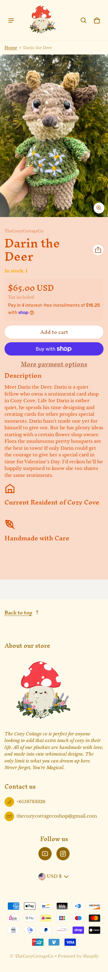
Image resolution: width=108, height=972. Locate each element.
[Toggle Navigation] (11, 20)
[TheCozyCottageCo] (42, 20)
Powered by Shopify (78, 956)
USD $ (54, 876)
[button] (83, 20)
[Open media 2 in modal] (54, 135)
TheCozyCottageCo (34, 956)
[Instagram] (63, 853)
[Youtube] (45, 853)
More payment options (54, 364)
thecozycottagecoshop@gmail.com (56, 816)
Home (10, 47)
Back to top (18, 612)
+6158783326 (31, 801)
